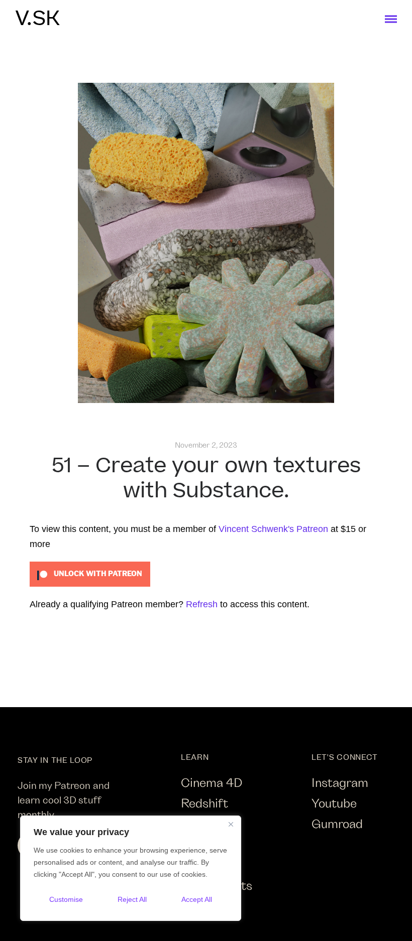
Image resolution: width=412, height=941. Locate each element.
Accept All (196, 899)
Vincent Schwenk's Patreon (273, 529)
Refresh (202, 604)
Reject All (132, 899)
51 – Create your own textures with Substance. (206, 478)
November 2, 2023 (206, 445)
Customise (66, 899)
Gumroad (337, 823)
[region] (130, 868)
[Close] (231, 824)
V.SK (37, 19)
